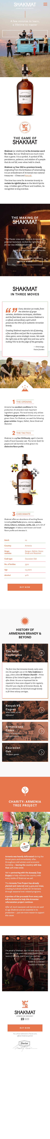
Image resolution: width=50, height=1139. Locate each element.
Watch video (25, 261)
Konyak (28, 175)
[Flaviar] (25, 1054)
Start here (25, 33)
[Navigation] (45, 4)
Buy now (25, 587)
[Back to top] (25, 7)
